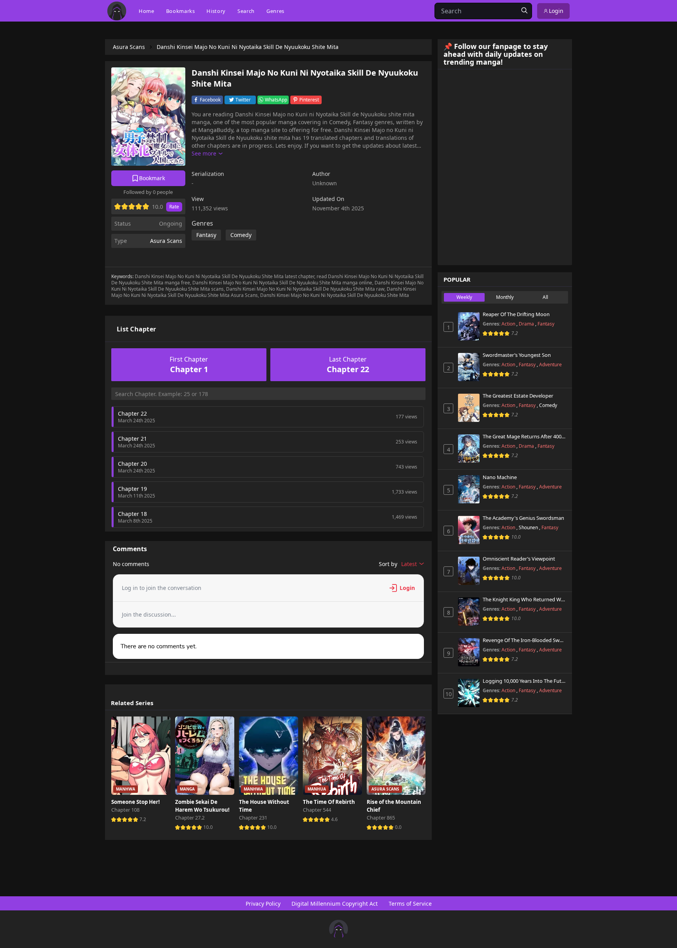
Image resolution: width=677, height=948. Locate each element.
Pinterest (309, 99)
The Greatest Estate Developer (518, 396)
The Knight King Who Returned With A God (524, 600)
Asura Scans (166, 240)
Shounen (529, 527)
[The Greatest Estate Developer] (469, 408)
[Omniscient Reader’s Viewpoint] (469, 571)
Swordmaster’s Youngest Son (517, 355)
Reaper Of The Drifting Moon (516, 314)
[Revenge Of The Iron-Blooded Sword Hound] (469, 652)
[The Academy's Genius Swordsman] (469, 530)
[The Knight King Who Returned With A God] (469, 611)
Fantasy (546, 323)
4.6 (334, 819)
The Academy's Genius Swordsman (523, 518)
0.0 (398, 827)
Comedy (548, 405)
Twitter (243, 99)
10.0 (208, 827)
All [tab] (545, 297)
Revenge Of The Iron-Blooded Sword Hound (524, 640)
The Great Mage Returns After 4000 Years (524, 437)
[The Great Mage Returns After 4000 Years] (469, 448)
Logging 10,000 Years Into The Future (524, 681)
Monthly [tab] (505, 297)
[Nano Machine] (469, 489)
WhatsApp (276, 99)
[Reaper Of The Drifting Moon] (469, 326)
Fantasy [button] (206, 235)
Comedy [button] (241, 235)
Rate (174, 206)
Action (508, 323)
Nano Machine (500, 477)
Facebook (210, 99)
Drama (527, 323)
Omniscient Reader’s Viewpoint (519, 559)
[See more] (207, 153)
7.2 (142, 819)
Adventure (550, 364)
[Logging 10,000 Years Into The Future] (469, 693)
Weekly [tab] (464, 297)
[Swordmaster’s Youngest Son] (469, 367)
